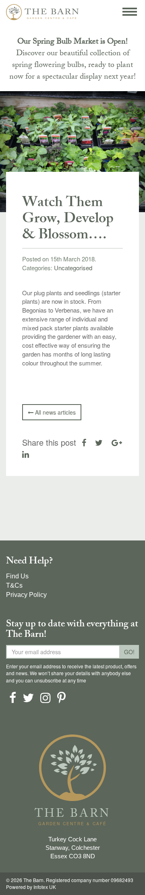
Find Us (17, 576)
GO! (129, 652)
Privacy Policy (26, 594)
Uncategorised (73, 267)
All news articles (54, 412)
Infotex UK (44, 887)
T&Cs (14, 585)
